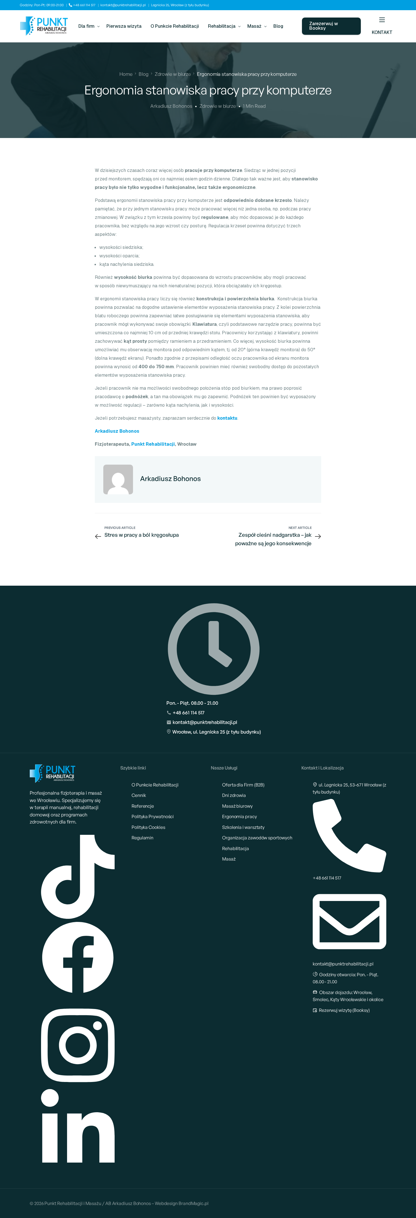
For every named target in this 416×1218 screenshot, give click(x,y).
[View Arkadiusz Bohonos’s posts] (118, 479)
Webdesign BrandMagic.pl (182, 1203)
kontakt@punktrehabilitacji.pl (123, 5)
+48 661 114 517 (83, 5)
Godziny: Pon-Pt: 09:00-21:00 (42, 5)
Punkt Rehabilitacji (153, 444)
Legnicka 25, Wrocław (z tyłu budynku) (180, 5)
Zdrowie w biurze (218, 106)
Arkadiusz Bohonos (171, 106)
